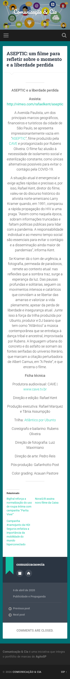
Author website (28, 573)
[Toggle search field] (64, 35)
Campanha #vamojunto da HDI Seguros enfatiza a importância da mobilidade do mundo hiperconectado (18, 532)
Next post (19, 614)
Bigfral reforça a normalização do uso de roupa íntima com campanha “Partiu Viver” (19, 506)
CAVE (13, 144)
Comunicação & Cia (35, 11)
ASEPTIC (19, 138)
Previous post (21, 608)
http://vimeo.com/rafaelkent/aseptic (35, 104)
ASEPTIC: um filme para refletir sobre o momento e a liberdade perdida (34, 59)
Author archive (19, 573)
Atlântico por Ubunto (40, 420)
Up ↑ (64, 671)
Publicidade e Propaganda (29, 596)
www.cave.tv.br (35, 389)
